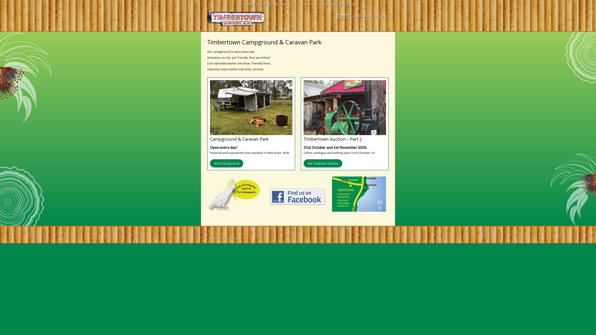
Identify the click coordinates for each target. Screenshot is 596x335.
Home (343, 16)
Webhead (236, 239)
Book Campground (226, 163)
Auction (381, 16)
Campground (361, 16)
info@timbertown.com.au (280, 4)
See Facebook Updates (323, 163)
